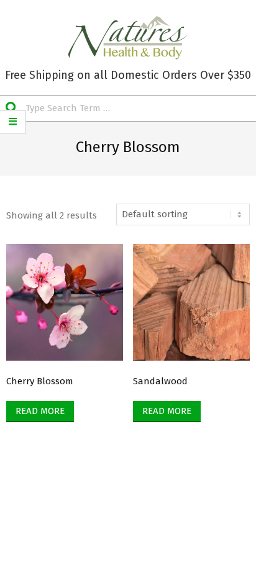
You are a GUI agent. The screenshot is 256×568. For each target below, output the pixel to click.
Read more (40, 411)
